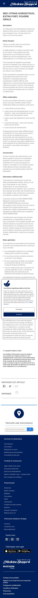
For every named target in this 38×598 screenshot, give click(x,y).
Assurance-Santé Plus (11, 469)
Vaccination (8, 447)
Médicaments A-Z (10, 513)
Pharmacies (7, 591)
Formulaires (8, 496)
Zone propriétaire (8, 594)
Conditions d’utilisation (10, 588)
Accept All (19, 314)
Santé (6, 499)
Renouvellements (9, 529)
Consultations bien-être (11, 455)
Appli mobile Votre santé (12, 466)
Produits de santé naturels (12, 505)
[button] (4, 386)
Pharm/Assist (9, 483)
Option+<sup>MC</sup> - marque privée (17, 474)
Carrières (7, 524)
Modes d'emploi (9, 491)
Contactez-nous (9, 526)
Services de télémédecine (12, 471)
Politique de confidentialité (12, 585)
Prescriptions (8, 444)
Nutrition (7, 507)
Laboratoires (8, 502)
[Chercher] (30, 429)
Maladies (7, 493)
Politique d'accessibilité (11, 578)
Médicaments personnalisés (13, 452)
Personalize (19, 309)
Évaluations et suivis (10, 449)
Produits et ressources (13, 461)
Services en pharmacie (13, 439)
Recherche (7, 488)
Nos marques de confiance (13, 477)
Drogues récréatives (10, 510)
